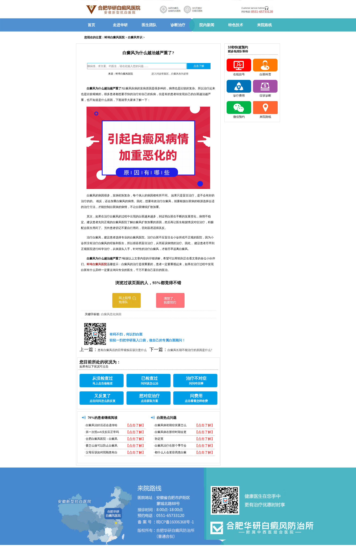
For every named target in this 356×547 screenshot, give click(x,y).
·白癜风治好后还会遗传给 (101, 425)
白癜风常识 (135, 37)
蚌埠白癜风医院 (114, 37)
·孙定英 (158, 438)
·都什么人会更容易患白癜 (170, 452)
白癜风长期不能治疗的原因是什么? (189, 350)
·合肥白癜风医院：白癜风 (101, 438)
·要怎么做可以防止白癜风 (101, 445)
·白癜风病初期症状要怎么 (170, 425)
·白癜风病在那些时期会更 (170, 432)
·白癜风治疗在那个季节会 (170, 445)
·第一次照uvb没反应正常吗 (102, 432)
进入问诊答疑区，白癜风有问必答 (170, 73)
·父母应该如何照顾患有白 (101, 452)
